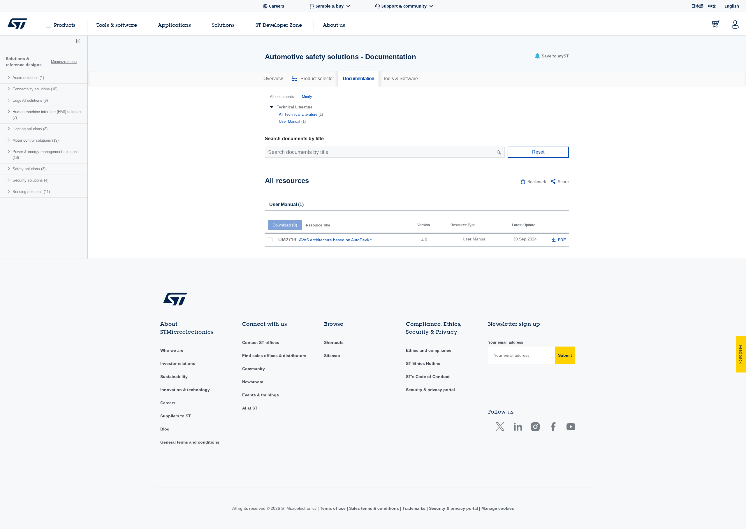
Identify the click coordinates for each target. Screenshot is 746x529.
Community (253, 368)
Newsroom (252, 381)
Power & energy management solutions (46, 155)
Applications (174, 25)
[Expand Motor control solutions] (9, 140)
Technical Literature (294, 107)
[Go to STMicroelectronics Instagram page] (535, 428)
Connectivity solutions (35, 89)
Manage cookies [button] (497, 508)
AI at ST (250, 408)
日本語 (697, 6)
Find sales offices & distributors (274, 355)
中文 (712, 6)
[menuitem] (43, 77)
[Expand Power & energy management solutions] (9, 151)
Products (64, 25)
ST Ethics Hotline (423, 363)
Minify (307, 96)
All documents (282, 96)
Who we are (171, 350)
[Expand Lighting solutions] (9, 128)
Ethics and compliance (428, 350)
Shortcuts (334, 342)
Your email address (505, 342)
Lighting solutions (30, 129)
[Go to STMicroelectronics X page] (501, 428)
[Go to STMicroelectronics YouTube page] (571, 428)
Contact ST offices (260, 342)
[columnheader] (333, 221)
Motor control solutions (36, 140)
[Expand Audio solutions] (9, 77)
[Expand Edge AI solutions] (9, 100)
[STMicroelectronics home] (17, 23)
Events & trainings (260, 395)
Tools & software (116, 25)
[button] (79, 41)
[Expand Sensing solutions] (9, 191)
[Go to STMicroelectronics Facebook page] (553, 428)
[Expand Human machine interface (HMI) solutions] (9, 111)
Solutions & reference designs (24, 61)
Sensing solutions (31, 191)
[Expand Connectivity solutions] (9, 88)
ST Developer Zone (279, 25)
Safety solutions (29, 169)
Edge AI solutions (30, 100)
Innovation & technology (185, 389)
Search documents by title (294, 138)
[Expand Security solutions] (9, 179)
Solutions (223, 25)
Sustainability (174, 376)
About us (334, 25)
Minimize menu (64, 61)
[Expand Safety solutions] (9, 168)
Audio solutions (28, 77)
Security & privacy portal (430, 389)
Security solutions (30, 180)
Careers (167, 402)
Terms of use (333, 508)
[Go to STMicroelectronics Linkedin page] (518, 428)
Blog (165, 429)
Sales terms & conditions (374, 508)
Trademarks (414, 508)
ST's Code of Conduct (428, 376)
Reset (538, 152)
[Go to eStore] (716, 23)
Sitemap (332, 355)
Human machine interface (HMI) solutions (47, 115)
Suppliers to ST (175, 416)
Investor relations (177, 363)
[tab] (273, 79)
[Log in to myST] (735, 23)
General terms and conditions (189, 442)
